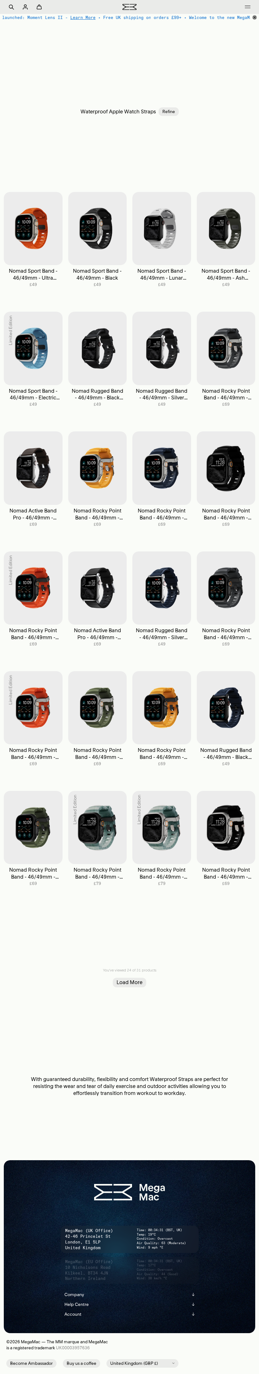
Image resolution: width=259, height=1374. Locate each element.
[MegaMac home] (129, 7)
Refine (168, 111)
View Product (33, 228)
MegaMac (30, 1342)
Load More (129, 982)
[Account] (25, 7)
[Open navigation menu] (248, 7)
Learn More (82, 17)
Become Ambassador (31, 1363)
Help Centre (129, 1304)
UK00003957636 (73, 1348)
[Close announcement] (254, 17)
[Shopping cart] (39, 7)
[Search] (11, 7)
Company (129, 1294)
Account (129, 1314)
